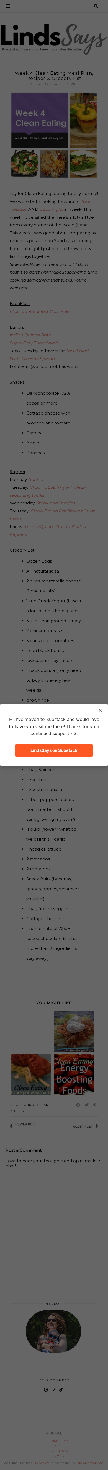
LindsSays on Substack (54, 750)
